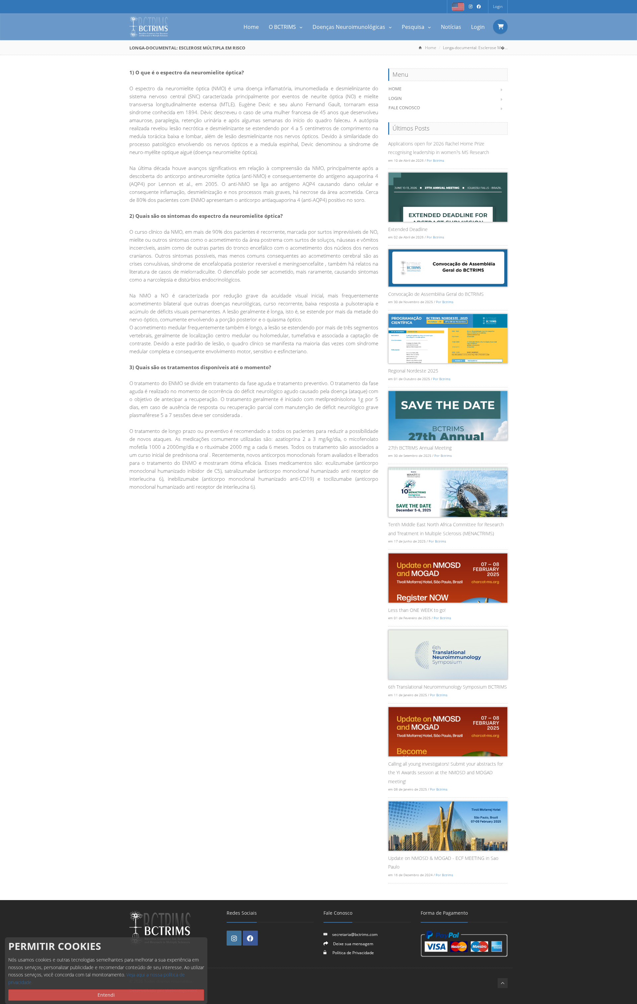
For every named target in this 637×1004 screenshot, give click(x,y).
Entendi (106, 995)
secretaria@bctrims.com (355, 934)
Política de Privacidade (352, 952)
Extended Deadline (408, 229)
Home (251, 27)
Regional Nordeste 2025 (413, 371)
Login (498, 6)
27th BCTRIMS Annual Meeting (420, 448)
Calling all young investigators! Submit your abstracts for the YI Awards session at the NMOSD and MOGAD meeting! (445, 773)
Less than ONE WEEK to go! (417, 610)
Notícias (451, 27)
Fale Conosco (404, 108)
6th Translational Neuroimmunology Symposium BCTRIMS (447, 687)
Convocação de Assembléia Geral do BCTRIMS (436, 294)
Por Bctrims (435, 160)
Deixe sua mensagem (353, 943)
